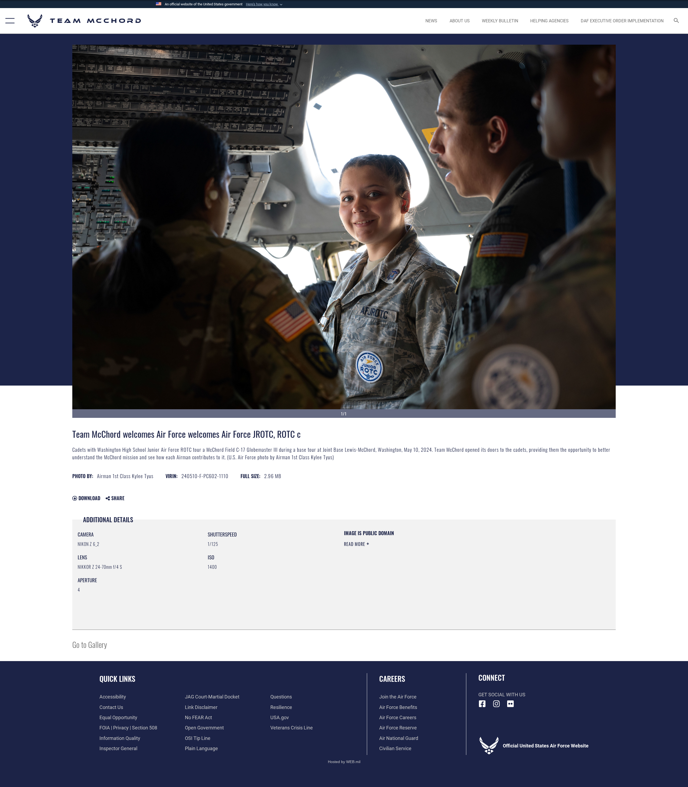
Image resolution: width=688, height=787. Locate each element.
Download (88, 498)
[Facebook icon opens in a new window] (482, 704)
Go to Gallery (89, 644)
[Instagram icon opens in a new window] (496, 704)
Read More (355, 544)
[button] (265, 4)
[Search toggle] (676, 21)
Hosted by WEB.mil (344, 762)
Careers (392, 678)
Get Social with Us (501, 694)
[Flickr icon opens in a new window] (511, 704)
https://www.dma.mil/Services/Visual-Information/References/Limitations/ (407, 570)
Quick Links (117, 678)
